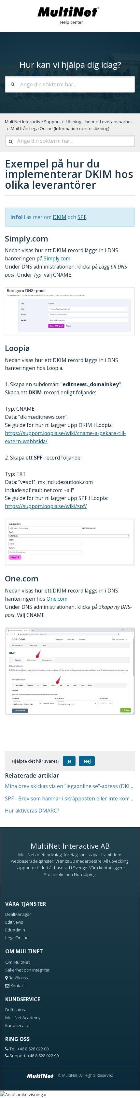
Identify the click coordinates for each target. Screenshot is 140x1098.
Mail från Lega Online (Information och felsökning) (60, 128)
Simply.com (57, 258)
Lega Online (17, 938)
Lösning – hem (80, 121)
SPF (81, 217)
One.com (57, 598)
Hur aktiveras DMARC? (32, 810)
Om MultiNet (17, 962)
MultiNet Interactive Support (32, 121)
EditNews (14, 922)
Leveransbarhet (116, 121)
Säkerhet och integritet (27, 970)
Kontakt (17, 985)
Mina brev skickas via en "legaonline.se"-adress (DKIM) (70, 786)
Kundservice (17, 1025)
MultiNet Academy (22, 1017)
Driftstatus (15, 1010)
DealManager (18, 914)
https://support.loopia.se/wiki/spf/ (46, 506)
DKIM (59, 217)
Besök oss (18, 978)
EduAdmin (15, 930)
